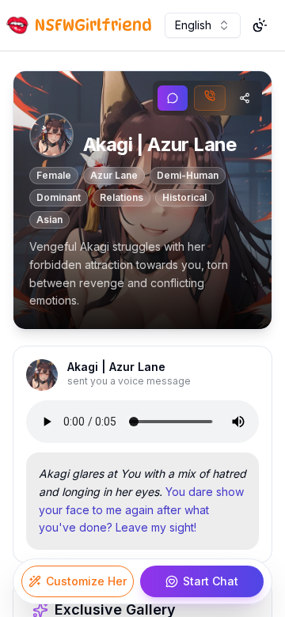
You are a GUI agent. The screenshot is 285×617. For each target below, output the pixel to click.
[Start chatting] (173, 98)
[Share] (244, 98)
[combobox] (203, 25)
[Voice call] (210, 98)
